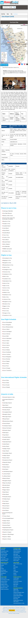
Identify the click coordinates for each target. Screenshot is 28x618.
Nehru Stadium (6, 244)
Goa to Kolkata (6, 349)
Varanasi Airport (6, 525)
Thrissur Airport (6, 516)
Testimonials (5, 607)
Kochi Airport (6, 464)
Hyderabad (15, 567)
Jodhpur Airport (6, 455)
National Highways (17, 551)
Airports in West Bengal (8, 534)
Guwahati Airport (6, 437)
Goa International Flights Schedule (14, 377)
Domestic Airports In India (9, 397)
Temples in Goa (6, 223)
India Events (15, 582)
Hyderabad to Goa (7, 281)
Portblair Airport (6, 498)
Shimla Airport (6, 508)
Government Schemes (18, 588)
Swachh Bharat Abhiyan (18, 595)
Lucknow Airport (6, 473)
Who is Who (3, 557)
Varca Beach (6, 239)
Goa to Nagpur (6, 361)
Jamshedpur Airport (7, 453)
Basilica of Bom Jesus (8, 215)
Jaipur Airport (6, 450)
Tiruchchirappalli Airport (8, 518)
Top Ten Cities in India (17, 563)
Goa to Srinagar (6, 368)
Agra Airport (5, 405)
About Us (18, 610)
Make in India (16, 590)
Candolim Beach (6, 225)
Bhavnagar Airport (7, 416)
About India (3, 548)
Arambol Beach (6, 232)
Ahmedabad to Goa (7, 258)
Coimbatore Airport (7, 425)
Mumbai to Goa (6, 303)
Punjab (2, 568)
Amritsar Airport (6, 409)
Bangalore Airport (7, 414)
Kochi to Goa (6, 290)
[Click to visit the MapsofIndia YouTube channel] (19, 64)
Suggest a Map (9, 608)
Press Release (21, 611)
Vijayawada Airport (7, 527)
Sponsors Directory (11, 607)
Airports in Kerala (7, 539)
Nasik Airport (6, 492)
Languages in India (4, 559)
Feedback (3, 611)
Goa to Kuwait (6, 384)
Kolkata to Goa (6, 292)
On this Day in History (17, 581)
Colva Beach (6, 228)
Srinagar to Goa (6, 313)
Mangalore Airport (7, 480)
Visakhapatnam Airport (8, 529)
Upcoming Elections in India (18, 603)
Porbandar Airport (7, 496)
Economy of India (4, 554)
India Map (3, 14)
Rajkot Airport (6, 503)
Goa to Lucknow (6, 354)
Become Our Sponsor (16, 608)
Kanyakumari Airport (7, 460)
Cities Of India (16, 562)
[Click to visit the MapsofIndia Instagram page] (24, 64)
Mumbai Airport (6, 485)
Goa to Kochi (6, 347)
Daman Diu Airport (7, 428)
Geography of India (4, 551)
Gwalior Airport (6, 439)
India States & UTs (4, 562)
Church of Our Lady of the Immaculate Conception (8, 218)
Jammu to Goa (6, 287)
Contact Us (22, 610)
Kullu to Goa (6, 297)
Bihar (2, 574)
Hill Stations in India (5, 586)
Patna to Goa (6, 308)
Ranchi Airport (6, 505)
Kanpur (14, 573)
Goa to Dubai (6, 382)
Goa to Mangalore (7, 356)
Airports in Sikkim (7, 536)
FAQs (21, 607)
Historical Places (4, 581)
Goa (11, 14)
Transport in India (16, 548)
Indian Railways (16, 552)
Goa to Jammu (6, 345)
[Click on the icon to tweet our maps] (27, 64)
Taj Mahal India (4, 582)
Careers (7, 611)
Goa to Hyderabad (7, 338)
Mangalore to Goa (7, 301)
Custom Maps (16, 578)
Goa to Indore (6, 340)
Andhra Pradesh (4, 563)
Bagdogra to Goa (7, 260)
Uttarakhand (3, 573)
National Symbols (4, 560)
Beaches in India (4, 587)
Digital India (15, 589)
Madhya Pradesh (4, 571)
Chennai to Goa (6, 271)
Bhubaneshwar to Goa (8, 265)
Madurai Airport (6, 478)
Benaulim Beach (6, 241)
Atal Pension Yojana (17, 594)
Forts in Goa (6, 235)
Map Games (15, 584)
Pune (14, 568)
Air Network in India (17, 557)
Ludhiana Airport (6, 476)
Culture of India (4, 555)
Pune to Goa (6, 310)
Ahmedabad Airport (7, 407)
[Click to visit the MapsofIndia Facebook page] (22, 64)
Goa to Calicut (6, 329)
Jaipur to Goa (6, 285)
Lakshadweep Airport (7, 471)
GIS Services (15, 579)
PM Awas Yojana (16, 597)
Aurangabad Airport (7, 412)
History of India (4, 552)
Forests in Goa (6, 237)
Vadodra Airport (6, 523)
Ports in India (16, 560)
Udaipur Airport (6, 520)
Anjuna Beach (6, 230)
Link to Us (16, 611)
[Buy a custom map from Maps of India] (4, 65)
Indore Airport (6, 446)
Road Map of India (17, 549)
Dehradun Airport (7, 430)
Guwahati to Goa (7, 278)
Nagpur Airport (6, 489)
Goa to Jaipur (6, 343)
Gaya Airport (6, 434)
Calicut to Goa (6, 267)
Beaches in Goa (6, 221)
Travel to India (4, 576)
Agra (14, 565)
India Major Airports (7, 402)
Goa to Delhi (6, 336)
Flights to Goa (6, 255)
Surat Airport (6, 510)
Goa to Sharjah (6, 387)
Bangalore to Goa (7, 262)
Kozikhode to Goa (7, 294)
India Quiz (15, 586)
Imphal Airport (6, 444)
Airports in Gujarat (7, 532)
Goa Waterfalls (6, 246)
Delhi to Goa (6, 276)
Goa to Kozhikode (7, 352)
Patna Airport (6, 494)
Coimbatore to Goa (7, 274)
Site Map (11, 611)
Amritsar (15, 574)
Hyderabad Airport (7, 441)
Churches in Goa (7, 251)
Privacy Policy (11, 610)
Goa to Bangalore (7, 324)
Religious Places (4, 584)
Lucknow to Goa (6, 299)
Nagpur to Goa (6, 306)
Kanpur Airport (6, 457)
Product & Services (17, 576)
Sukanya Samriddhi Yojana (18, 592)
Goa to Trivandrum (7, 370)
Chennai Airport (6, 423)
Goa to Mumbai (6, 359)
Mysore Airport (6, 487)
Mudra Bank (15, 598)
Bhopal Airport (6, 418)
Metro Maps (15, 554)
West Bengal (3, 570)
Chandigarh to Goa (7, 269)
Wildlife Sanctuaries (7, 248)
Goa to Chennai (6, 333)
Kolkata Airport (6, 466)
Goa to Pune (6, 365)
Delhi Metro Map (16, 555)
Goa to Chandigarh (7, 331)
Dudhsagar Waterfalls (8, 211)
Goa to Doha (6, 380)
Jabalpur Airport (6, 448)
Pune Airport (6, 501)
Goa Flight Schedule (8, 319)
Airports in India (7, 394)
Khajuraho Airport (7, 462)
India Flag (3, 549)
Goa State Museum (7, 213)
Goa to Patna (6, 363)
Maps (8, 14)
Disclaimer (18, 607)
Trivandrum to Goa (7, 315)
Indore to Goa (6, 283)
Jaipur (14, 570)
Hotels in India (3, 578)
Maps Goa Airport (7, 482)
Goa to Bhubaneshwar (8, 327)
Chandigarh (15, 571)
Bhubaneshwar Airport (8, 421)
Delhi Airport (5, 432)
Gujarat (2, 565)
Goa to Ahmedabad (7, 322)
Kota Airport (5, 469)
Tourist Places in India (5, 579)
